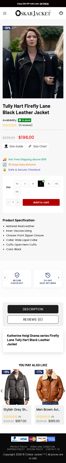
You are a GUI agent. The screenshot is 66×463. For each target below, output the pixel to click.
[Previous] (5, 277)
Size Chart (40, 146)
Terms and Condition (42, 446)
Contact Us (53, 449)
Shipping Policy (16, 449)
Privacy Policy (18, 446)
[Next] (59, 277)
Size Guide (16, 146)
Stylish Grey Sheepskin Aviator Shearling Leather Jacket (16, 410)
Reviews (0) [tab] (33, 319)
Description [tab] (33, 309)
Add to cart (41, 202)
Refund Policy (35, 449)
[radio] (17, 184)
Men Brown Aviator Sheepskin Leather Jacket (49, 410)
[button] (5, 13)
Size (8, 187)
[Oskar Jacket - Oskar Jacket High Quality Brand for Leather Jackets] (33, 13)
